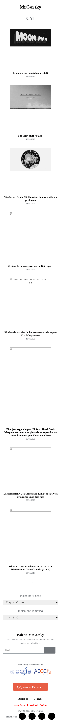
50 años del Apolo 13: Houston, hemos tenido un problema (30, 199)
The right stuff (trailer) (30, 135)
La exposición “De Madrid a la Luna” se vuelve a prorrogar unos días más (31, 495)
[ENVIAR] (49, 650)
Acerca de (23, 699)
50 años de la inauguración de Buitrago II (30, 266)
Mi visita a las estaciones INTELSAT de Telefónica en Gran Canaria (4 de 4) (30, 568)
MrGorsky (30, 7)
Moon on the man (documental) (30, 72)
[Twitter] (32, 716)
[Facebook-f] (22, 716)
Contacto (38, 699)
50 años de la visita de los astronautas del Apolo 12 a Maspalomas (30, 334)
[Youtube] (41, 716)
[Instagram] (51, 716)
